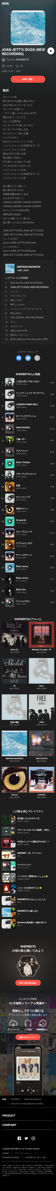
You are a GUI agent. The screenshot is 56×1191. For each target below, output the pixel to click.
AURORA (42, 794)
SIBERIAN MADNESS (28, 266)
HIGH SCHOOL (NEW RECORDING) (27, 317)
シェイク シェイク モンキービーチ (26, 308)
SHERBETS (22, 59)
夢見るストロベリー (19, 334)
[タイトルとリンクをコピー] (37, 358)
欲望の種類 (14, 722)
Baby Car (14, 649)
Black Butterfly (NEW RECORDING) (26, 282)
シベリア (14, 291)
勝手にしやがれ (17, 304)
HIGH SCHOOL (42, 758)
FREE (41, 722)
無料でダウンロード (28, 1037)
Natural (14, 794)
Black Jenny (15, 313)
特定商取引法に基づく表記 (35, 1157)
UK (14, 685)
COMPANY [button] (9, 1125)
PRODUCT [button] (8, 1115)
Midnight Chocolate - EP (41, 649)
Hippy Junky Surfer (19, 330)
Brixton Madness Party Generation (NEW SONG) (32, 339)
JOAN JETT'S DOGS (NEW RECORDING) (27, 1103)
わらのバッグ (16, 326)
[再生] (50, 50)
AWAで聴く (28, 79)
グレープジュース (18, 295)
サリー (13, 321)
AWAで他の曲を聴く (28, 982)
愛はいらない (16, 300)
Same (41, 685)
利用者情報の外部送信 (11, 1157)
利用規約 (5, 1153)
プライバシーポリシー (23, 1153)
